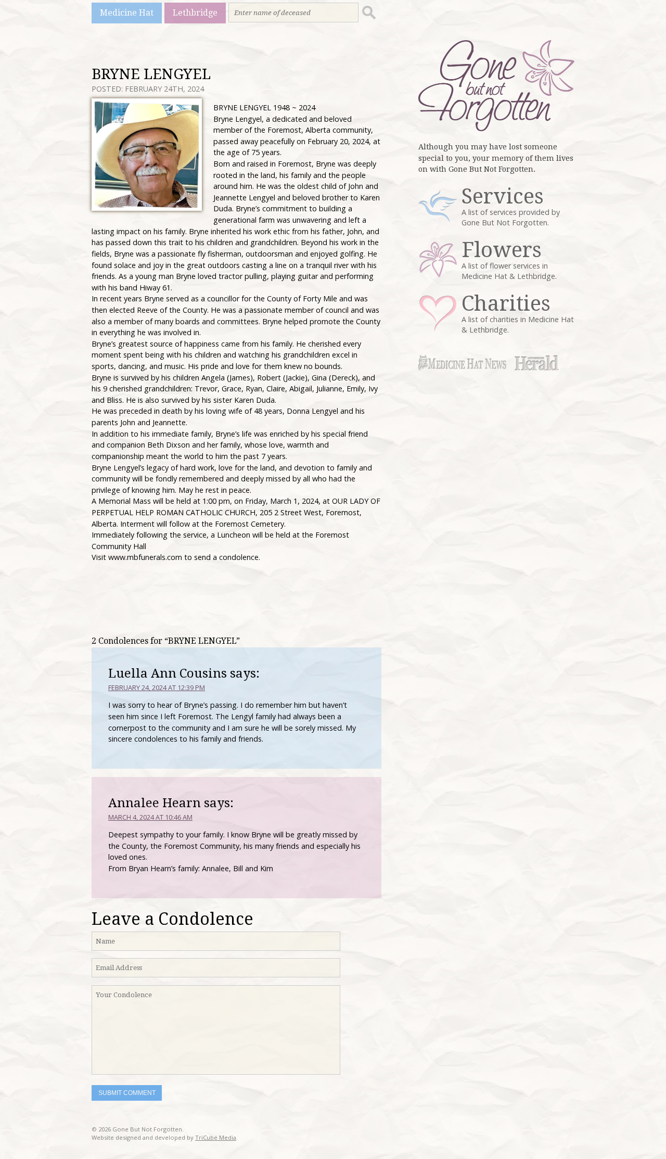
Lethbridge (195, 13)
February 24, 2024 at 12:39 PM (156, 687)
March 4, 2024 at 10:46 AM (150, 817)
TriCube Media (215, 1137)
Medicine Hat (126, 13)
